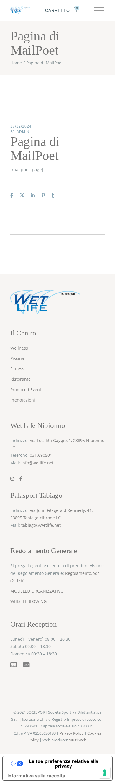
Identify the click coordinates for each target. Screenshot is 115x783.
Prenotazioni (22, 400)
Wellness (19, 348)
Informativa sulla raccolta (36, 776)
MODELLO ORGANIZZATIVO (37, 591)
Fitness (17, 368)
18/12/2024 (21, 126)
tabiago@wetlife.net (41, 525)
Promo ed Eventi (26, 389)
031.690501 (41, 455)
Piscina (17, 358)
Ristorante (20, 379)
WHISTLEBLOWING (29, 601)
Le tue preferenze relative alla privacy (63, 763)
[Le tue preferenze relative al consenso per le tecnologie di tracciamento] (104, 772)
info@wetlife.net (37, 463)
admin (23, 132)
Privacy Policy (71, 733)
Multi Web (77, 740)
